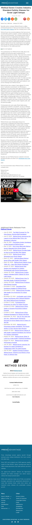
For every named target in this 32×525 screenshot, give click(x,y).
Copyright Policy (21, 500)
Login (17, 512)
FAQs (17, 502)
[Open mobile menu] (27, 3)
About (3, 502)
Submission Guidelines (19, 505)
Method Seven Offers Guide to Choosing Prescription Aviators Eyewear (16, 308)
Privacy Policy (20, 496)
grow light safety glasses (7, 29)
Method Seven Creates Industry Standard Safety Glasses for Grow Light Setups (16, 274)
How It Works (5, 496)
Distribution (4, 504)
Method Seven (6, 229)
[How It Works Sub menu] (10, 496)
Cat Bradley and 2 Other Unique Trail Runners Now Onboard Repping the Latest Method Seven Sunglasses (17, 298)
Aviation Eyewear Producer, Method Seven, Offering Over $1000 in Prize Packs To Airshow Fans (17, 352)
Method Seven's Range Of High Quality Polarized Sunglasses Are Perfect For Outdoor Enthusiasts (17, 332)
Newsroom (19, 510)
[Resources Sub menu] (9, 508)
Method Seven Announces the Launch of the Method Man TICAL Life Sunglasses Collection (17, 238)
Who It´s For (5, 498)
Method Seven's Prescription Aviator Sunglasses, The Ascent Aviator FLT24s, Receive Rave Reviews (16, 326)
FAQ (2, 506)
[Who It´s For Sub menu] (10, 498)
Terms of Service (21, 498)
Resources (4, 508)
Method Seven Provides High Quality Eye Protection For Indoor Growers (17, 292)
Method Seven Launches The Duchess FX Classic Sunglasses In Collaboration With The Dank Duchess (17, 346)
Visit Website (16, 396)
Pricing (3, 500)
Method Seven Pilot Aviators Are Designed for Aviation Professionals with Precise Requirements (15, 268)
